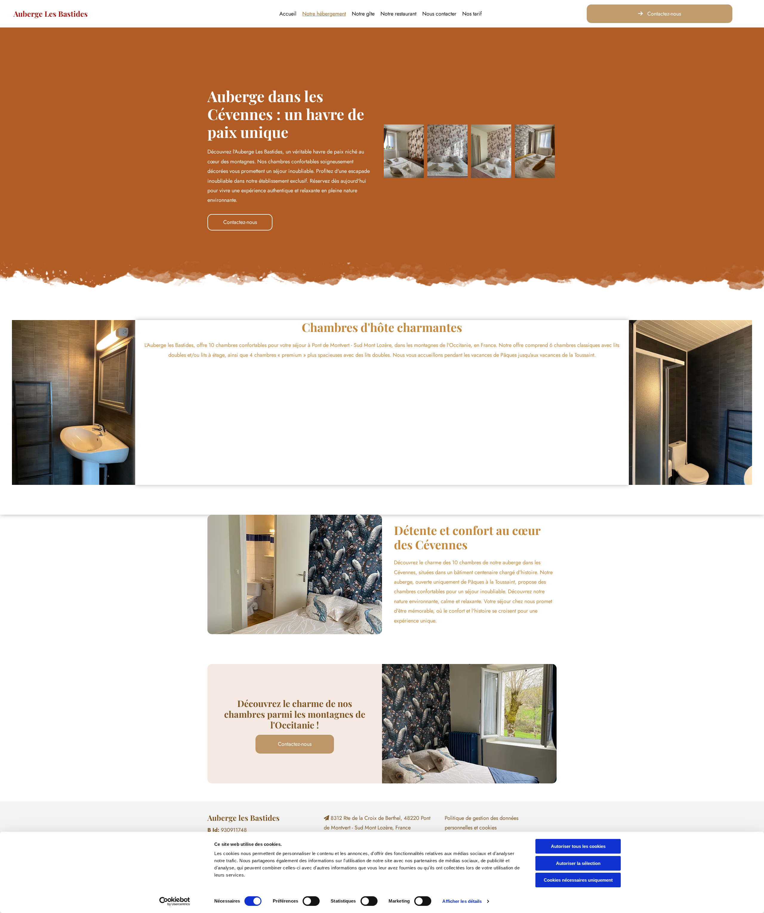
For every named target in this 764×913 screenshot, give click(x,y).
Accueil (287, 14)
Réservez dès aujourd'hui (338, 181)
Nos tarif (472, 14)
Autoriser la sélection (578, 863)
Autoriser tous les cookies (578, 846)
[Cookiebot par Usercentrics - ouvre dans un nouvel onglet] (175, 901)
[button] (659, 13)
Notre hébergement (324, 14)
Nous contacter (439, 14)
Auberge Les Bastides (50, 14)
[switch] (311, 901)
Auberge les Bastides (243, 818)
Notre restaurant (398, 14)
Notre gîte (363, 14)
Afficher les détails (462, 901)
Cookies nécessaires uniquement (578, 880)
